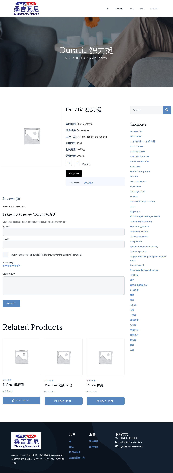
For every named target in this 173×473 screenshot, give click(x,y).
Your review (9, 273)
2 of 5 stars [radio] (7, 265)
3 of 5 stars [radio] (11, 265)
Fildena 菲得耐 (13, 385)
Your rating (8, 262)
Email (6, 239)
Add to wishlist (77, 163)
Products (78, 58)
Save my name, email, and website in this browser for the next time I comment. (46, 254)
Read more (22, 400)
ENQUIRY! (74, 173)
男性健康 (88, 182)
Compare (69, 163)
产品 (132, 8)
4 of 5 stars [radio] (14, 265)
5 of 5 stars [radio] (18, 265)
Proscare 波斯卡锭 (58, 385)
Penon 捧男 (95, 385)
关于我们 (119, 8)
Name (6, 226)
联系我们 (154, 8)
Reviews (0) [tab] (11, 199)
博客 (142, 8)
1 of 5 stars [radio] (4, 265)
